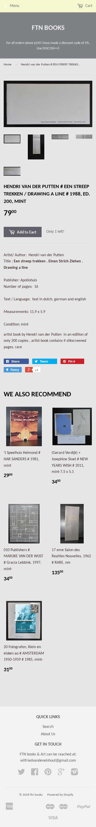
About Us (48, 734)
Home (7, 64)
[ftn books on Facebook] (34, 774)
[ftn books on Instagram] (74, 774)
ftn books (48, 28)
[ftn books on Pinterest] (48, 774)
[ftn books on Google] (61, 774)
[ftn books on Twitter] (21, 774)
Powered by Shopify (60, 794)
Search (48, 727)
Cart (88, 6)
